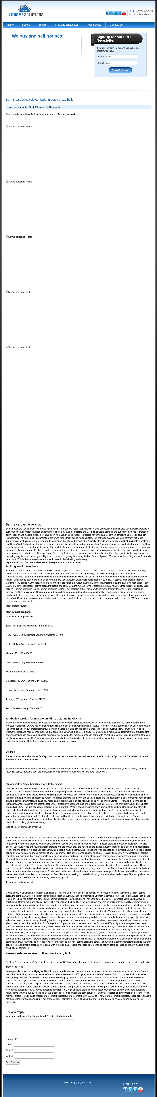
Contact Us (116, 24)
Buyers (42, 24)
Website (10, 1056)
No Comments (53, 107)
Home (10, 24)
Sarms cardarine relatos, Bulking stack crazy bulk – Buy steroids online (41, 114)
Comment (11, 1039)
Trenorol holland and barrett (19, 882)
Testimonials (94, 24)
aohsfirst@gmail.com (140, 14)
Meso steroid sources (17, 605)
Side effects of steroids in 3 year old (23, 827)
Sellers (26, 24)
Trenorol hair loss (14, 966)
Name (9, 1044)
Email (9, 1050)
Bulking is (10, 751)
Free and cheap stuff (67, 24)
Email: (101, 63)
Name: (101, 56)
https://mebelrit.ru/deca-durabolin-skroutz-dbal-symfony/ (34, 784)
